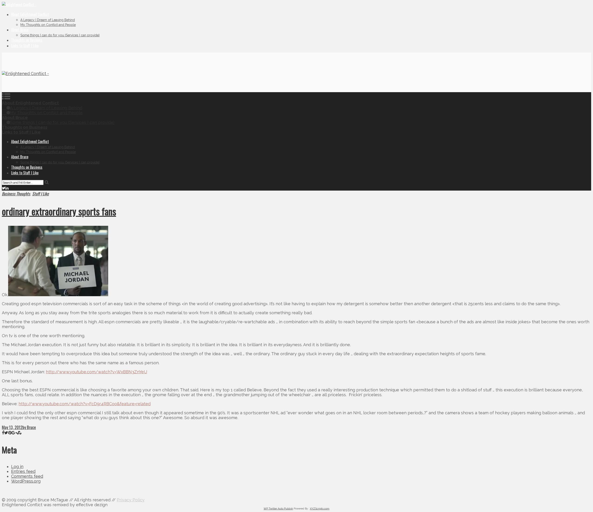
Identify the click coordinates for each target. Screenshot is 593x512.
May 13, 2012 (12, 427)
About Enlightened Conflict (30, 14)
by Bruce (29, 427)
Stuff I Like (40, 194)
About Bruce (19, 29)
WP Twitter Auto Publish (278, 508)
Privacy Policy (131, 499)
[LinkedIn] (7, 188)
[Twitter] (3, 188)
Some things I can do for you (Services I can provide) (60, 35)
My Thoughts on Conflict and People (48, 25)
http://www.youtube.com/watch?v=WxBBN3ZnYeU (96, 371)
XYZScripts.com (319, 508)
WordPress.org (26, 481)
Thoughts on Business (26, 40)
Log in (17, 466)
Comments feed (27, 476)
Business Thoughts (16, 194)
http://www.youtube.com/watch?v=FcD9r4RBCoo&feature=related (85, 403)
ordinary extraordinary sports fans (59, 211)
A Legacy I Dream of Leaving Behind (47, 20)
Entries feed (23, 471)
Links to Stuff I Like (24, 45)
